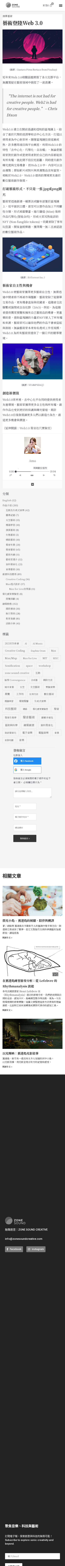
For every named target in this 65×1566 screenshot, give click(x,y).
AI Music (38, 643)
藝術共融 (10, 554)
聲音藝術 (10, 549)
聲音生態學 (10, 717)
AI (26, 643)
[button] (60, 5)
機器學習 (10, 525)
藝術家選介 (12, 559)
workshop (45, 665)
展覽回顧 (10, 598)
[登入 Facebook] (16, 761)
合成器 (34, 680)
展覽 (7, 694)
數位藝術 (49, 694)
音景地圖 (9, 740)
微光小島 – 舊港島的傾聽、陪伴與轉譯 (28, 920)
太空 (22, 687)
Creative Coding (15, 579)
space (29, 665)
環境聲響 (23, 701)
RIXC (56, 658)
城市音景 (9, 687)
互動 (37, 673)
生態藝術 (10, 534)
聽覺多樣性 (47, 717)
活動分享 (10, 623)
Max (53, 650)
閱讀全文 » (7, 937)
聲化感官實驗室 (10, 594)
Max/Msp (11, 658)
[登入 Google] (16, 770)
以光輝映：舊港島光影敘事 (20, 1053)
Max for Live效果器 (20, 588)
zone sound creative (17, 673)
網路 (25, 709)
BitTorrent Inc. (36, 277)
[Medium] (32, 484)
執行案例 (10, 613)
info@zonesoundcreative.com (23, 1238)
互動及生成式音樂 (15, 510)
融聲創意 (29, 725)
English (7, 500)
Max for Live (30, 658)
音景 (56, 732)
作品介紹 (7, 505)
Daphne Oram (38, 650)
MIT (45, 658)
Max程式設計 (13, 584)
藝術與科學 (11, 725)
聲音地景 (10, 544)
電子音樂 (27, 732)
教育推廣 (10, 618)
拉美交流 (34, 694)
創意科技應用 (9, 574)
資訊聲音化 (10, 732)
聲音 (56, 709)
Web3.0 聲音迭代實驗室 (35, 428)
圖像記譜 (10, 515)
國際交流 (47, 680)
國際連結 (10, 608)
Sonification (12, 665)
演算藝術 (7, 16)
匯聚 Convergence (15, 680)
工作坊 (20, 694)
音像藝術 (10, 569)
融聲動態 (7, 603)
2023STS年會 (12, 643)
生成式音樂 (40, 701)
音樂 (21, 740)
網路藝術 (10, 539)
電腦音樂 (43, 732)
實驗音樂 (50, 687)
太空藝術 (10, 520)
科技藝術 (10, 709)
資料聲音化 (12, 564)
